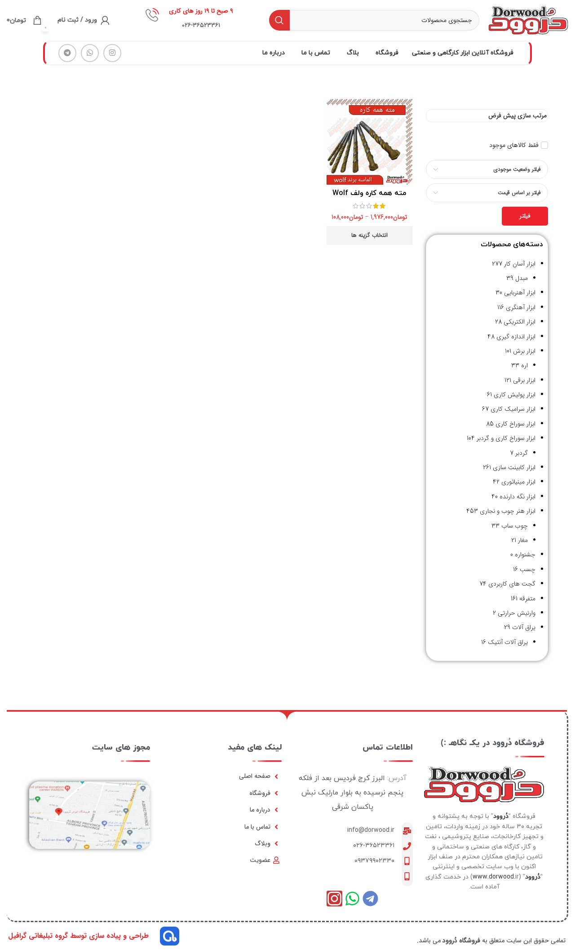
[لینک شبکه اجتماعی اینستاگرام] (112, 53)
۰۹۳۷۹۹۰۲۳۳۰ (374, 861)
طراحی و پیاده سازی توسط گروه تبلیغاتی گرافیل (78, 935)
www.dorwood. (494, 877)
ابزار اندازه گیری (515, 337)
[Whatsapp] (352, 898)
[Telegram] (370, 898)
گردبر (521, 453)
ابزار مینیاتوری (518, 482)
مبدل (521, 278)
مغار (523, 540)
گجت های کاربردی (511, 584)
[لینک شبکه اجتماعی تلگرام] (67, 53)
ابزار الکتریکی (519, 322)
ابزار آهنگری (520, 307)
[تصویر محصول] (369, 142)
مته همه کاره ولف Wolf (369, 193)
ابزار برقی (524, 380)
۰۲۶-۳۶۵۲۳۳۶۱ (373, 845)
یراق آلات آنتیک (508, 642)
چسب (527, 569)
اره (524, 365)
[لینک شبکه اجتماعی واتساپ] (90, 53)
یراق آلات (523, 627)
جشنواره (525, 554)
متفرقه (527, 599)
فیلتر (525, 216)
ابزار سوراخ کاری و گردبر (506, 438)
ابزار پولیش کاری (514, 395)
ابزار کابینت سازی (514, 467)
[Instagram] (334, 898)
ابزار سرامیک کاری (513, 409)
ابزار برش (524, 351)
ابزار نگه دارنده (517, 497)
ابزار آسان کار (519, 264)
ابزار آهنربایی (519, 292)
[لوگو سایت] (528, 20)
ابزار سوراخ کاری (515, 424)
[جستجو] (279, 20)
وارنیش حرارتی (516, 613)
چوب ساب (514, 526)
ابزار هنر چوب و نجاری (507, 511)
